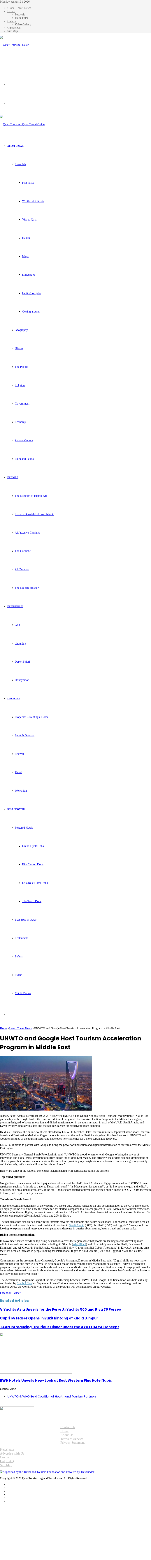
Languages (28, 274)
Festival (19, 753)
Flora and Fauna (24, 458)
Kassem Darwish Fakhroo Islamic (34, 514)
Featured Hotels (24, 827)
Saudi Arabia (76, 1225)
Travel (18, 772)
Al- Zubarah (22, 569)
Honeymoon (22, 680)
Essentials (20, 164)
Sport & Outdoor (24, 735)
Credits (5, 1457)
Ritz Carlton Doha (32, 864)
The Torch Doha (31, 901)
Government (22, 403)
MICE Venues (23, 993)
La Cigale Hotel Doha (35, 882)
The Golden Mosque (27, 587)
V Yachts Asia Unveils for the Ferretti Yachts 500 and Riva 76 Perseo (60, 1309)
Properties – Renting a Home (31, 717)
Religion (20, 385)
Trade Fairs (21, 17)
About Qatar (15, 146)
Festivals (20, 14)
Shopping (20, 643)
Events (11, 11)
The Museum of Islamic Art (31, 495)
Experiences (15, 606)
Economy (20, 421)
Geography (21, 329)
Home (3, 1028)
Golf (17, 624)
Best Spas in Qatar (25, 919)
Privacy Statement (72, 1442)
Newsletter (7, 1449)
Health (26, 237)
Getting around (31, 311)
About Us (66, 1435)
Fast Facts (28, 182)
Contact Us (13, 27)
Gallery (11, 21)
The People (21, 366)
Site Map (12, 31)
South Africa (24, 1283)
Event (18, 974)
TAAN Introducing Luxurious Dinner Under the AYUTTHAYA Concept (59, 1327)
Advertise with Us (12, 1453)
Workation (21, 790)
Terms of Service (71, 1439)
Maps (25, 256)
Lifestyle (13, 698)
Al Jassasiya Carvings (27, 532)
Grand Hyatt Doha (33, 846)
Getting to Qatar (31, 293)
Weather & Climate (33, 201)
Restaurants (21, 938)
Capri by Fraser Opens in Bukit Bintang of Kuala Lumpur (49, 1318)
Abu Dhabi (79, 1244)
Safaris (19, 956)
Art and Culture (24, 440)
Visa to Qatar (29, 219)
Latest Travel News (20, 1028)
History (19, 348)
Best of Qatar (16, 809)
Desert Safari (22, 661)
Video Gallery (23, 24)
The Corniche (23, 551)
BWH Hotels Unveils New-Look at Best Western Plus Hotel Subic (56, 1380)
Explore (12, 477)
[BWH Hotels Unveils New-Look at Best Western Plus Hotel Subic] (36, 1372)
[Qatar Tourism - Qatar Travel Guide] (17, 63)
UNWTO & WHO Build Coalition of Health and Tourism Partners (51, 1396)
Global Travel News (19, 7)
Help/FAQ (7, 1461)
